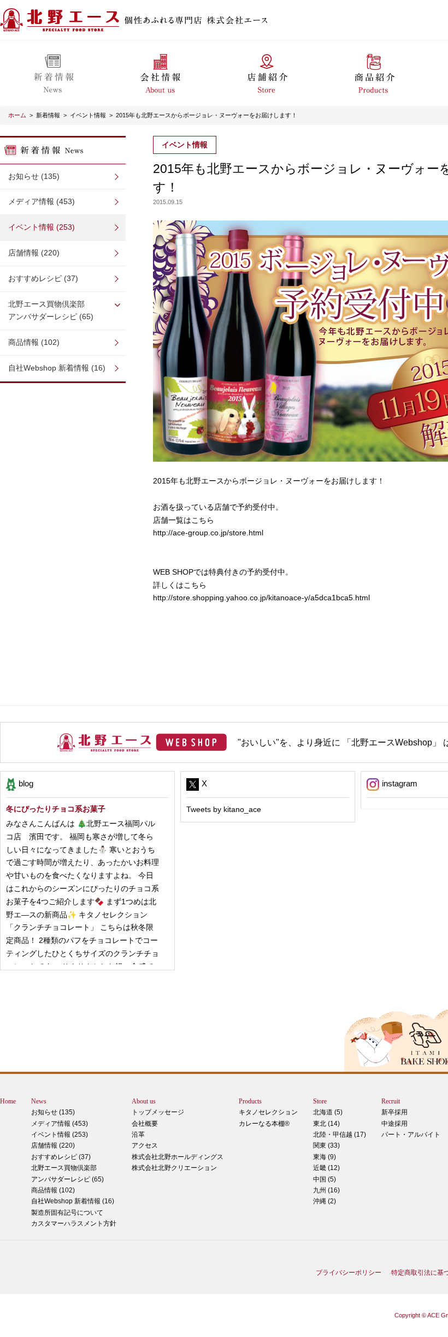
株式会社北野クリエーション (174, 1168)
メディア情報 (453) (41, 201)
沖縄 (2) (324, 1201)
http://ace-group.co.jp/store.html (208, 532)
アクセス (145, 1145)
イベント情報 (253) (41, 227)
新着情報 (48, 115)
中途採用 (394, 1123)
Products (250, 1101)
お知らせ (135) (34, 176)
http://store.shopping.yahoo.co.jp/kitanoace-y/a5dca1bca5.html (261, 597)
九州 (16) (326, 1190)
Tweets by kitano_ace (223, 809)
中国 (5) (324, 1179)
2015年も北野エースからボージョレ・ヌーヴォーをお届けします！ (206, 115)
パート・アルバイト (410, 1134)
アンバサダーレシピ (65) (50, 310)
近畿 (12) (326, 1168)
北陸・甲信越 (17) (339, 1134)
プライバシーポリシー (348, 1272)
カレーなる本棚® (264, 1123)
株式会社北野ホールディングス (177, 1157)
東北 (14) (326, 1123)
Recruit (390, 1101)
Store (320, 1101)
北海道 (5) (328, 1112)
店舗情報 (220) (34, 252)
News (38, 1101)
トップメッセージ (158, 1112)
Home (8, 1101)
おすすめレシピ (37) (43, 278)
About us (144, 1101)
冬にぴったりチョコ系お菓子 (55, 808)
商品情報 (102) (34, 342)
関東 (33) (326, 1145)
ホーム (17, 115)
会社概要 (145, 1123)
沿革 (138, 1134)
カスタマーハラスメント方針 (73, 1223)
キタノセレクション (268, 1112)
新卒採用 (394, 1112)
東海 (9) (324, 1157)
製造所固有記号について (67, 1212)
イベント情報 (88, 115)
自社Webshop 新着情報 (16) (56, 367)
